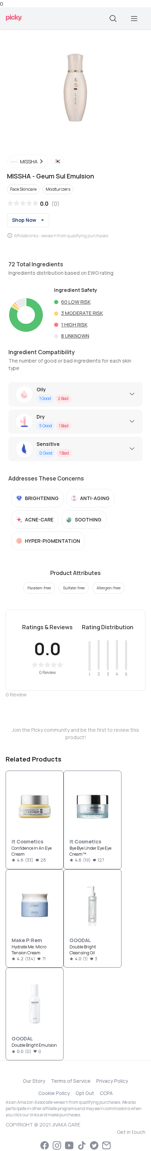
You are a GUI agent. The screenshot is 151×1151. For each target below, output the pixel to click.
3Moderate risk (82, 313)
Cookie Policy (54, 1093)
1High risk (74, 324)
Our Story (34, 1081)
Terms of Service (71, 1081)
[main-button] (134, 19)
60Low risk (76, 302)
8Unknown (75, 335)
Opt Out (85, 1093)
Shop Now (24, 220)
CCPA (106, 1093)
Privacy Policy (112, 1081)
